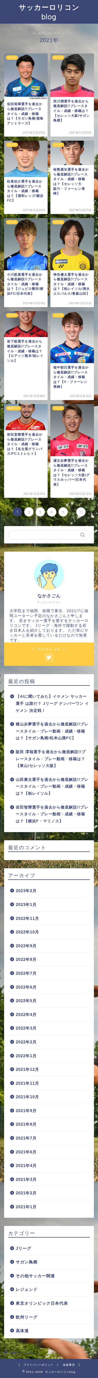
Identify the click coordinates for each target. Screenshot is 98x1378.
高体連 (22, 1330)
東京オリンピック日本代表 (42, 1303)
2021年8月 (26, 1124)
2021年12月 (27, 1069)
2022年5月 (26, 1000)
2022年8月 (26, 959)
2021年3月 (26, 1179)
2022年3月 (26, 1028)
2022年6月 (26, 987)
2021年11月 (27, 1083)
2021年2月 (26, 1193)
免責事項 (69, 1364)
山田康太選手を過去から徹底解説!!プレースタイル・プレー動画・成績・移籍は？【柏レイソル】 (52, 786)
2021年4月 (26, 1165)
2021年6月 (26, 1152)
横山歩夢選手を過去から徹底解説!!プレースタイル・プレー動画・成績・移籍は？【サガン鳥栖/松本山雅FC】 (52, 731)
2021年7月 (26, 1138)
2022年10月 (27, 932)
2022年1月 (26, 1055)
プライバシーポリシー (38, 1364)
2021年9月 (26, 1110)
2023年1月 (26, 904)
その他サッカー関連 (35, 1275)
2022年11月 (27, 918)
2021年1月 (26, 1206)
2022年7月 (26, 973)
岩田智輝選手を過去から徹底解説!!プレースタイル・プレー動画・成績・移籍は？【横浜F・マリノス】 (52, 814)
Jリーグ (23, 1248)
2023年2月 (26, 890)
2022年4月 (26, 1014)
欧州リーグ (27, 1317)
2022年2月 (26, 1042)
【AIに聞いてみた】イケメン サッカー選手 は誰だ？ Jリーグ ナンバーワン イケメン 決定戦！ (52, 703)
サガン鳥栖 (27, 1262)
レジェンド (27, 1289)
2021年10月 (27, 1096)
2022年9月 (26, 945)
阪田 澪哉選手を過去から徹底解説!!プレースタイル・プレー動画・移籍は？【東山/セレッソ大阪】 (51, 759)
